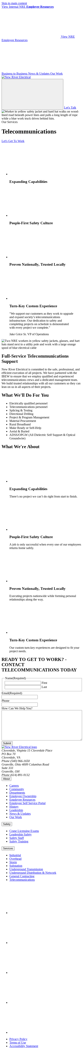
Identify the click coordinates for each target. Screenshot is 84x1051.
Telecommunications (22, 879)
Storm (13, 862)
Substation (15, 865)
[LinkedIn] (38, 942)
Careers (14, 785)
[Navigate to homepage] (16, 77)
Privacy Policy (18, 1039)
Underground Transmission (26, 869)
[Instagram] (38, 972)
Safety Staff (16, 838)
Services (8, 848)
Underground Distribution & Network (32, 872)
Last (44, 687)
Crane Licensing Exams (24, 831)
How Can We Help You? (17, 708)
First (44, 682)
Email (12, 693)
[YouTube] (38, 1002)
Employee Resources (22, 799)
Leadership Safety (20, 834)
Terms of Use (17, 1042)
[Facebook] (38, 912)
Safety (7, 824)
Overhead (15, 858)
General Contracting (21, 876)
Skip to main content (14, 3)
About (6, 778)
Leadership (16, 810)
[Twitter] (38, 1032)
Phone (5, 700)
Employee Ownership (22, 796)
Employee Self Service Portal (27, 803)
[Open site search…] (32, 94)
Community (16, 789)
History (14, 806)
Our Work (15, 817)
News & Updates (20, 813)
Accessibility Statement (23, 1046)
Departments (17, 792)
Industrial (15, 855)
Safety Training (18, 841)
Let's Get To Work (13, 141)
